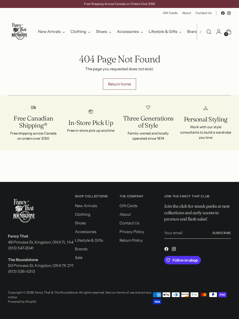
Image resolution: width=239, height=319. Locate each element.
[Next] (200, 31)
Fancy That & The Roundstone (56, 292)
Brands (81, 249)
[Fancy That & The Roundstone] (19, 31)
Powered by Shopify (22, 301)
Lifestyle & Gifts (89, 240)
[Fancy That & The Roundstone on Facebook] (223, 13)
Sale (78, 257)
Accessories (85, 231)
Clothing (82, 214)
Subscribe (221, 233)
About (125, 214)
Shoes (80, 223)
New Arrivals (86, 205)
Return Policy (131, 240)
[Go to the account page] (218, 31)
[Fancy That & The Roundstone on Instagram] (229, 13)
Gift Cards (128, 205)
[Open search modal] (209, 31)
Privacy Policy (132, 231)
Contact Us (129, 223)
